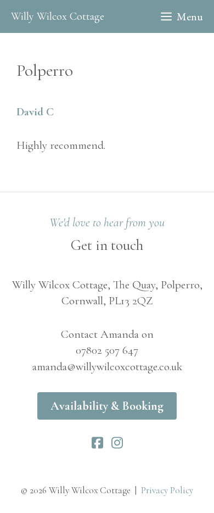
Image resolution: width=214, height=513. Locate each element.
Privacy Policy (167, 490)
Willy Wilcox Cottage (57, 16)
